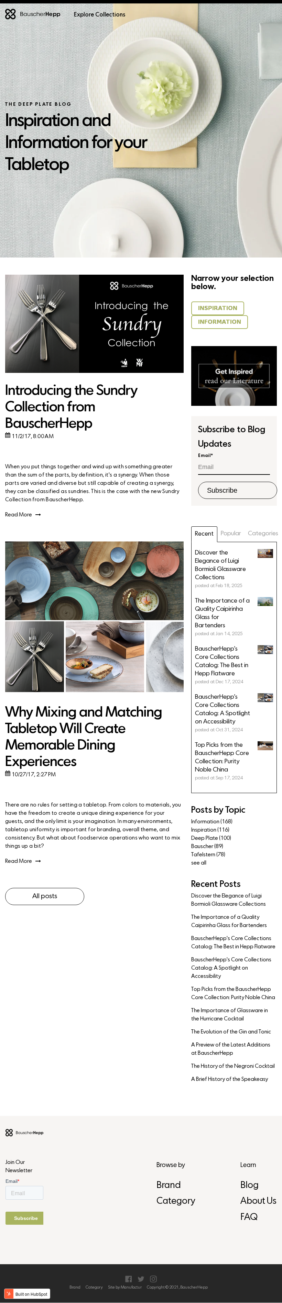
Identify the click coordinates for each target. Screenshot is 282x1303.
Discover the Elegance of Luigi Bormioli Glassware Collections (228, 900)
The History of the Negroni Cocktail (233, 1066)
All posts (44, 896)
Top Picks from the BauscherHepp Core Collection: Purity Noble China (233, 994)
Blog (249, 1185)
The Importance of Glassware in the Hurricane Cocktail (229, 1015)
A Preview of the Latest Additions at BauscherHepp (230, 1049)
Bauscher (207, 846)
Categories (263, 533)
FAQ (249, 1217)
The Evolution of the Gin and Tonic (231, 1032)
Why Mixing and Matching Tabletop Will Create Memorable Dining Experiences (83, 738)
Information (211, 822)
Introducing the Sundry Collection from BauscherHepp (71, 408)
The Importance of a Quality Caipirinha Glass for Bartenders (229, 921)
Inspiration (210, 830)
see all (198, 863)
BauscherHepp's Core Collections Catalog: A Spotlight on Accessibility (231, 968)
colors (130, 805)
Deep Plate (211, 838)
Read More (18, 515)
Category (175, 1201)
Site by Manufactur (125, 1287)
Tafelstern (208, 855)
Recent (204, 534)
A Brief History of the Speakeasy (229, 1079)
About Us (258, 1201)
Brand (168, 1185)
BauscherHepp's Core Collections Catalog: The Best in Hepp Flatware (233, 943)
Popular (231, 533)
